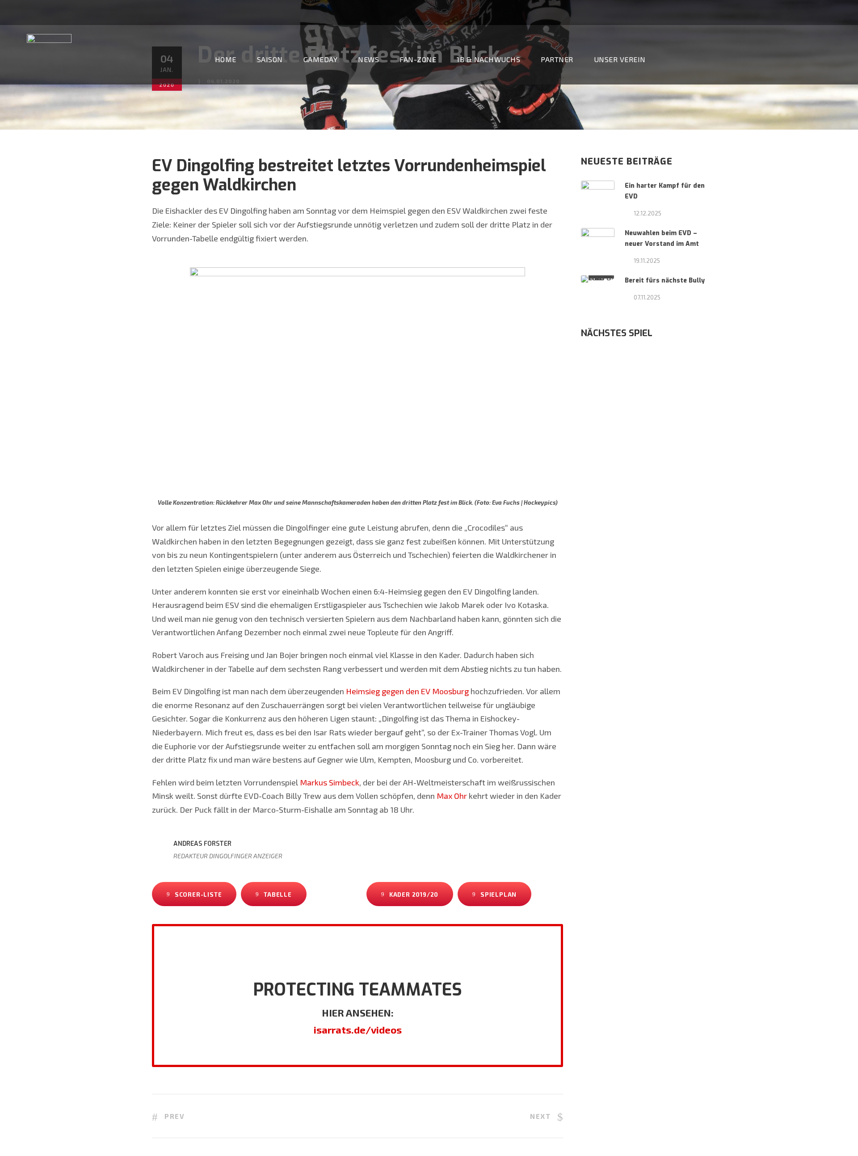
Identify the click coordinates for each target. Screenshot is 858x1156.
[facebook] (806, 12)
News (368, 59)
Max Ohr (452, 796)
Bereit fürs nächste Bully (665, 280)
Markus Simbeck (329, 782)
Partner (557, 59)
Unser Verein (620, 59)
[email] (790, 12)
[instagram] (839, 12)
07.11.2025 (647, 297)
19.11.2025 (647, 260)
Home (225, 59)
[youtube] (823, 12)
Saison (270, 59)
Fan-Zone (418, 59)
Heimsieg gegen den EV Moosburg (407, 691)
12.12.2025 (647, 213)
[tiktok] (773, 12)
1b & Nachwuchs (488, 59)
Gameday (320, 59)
